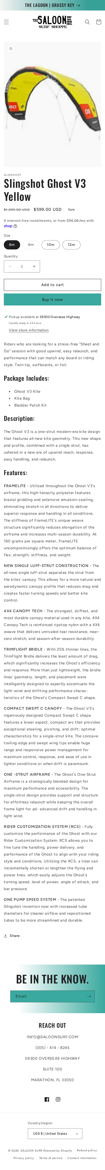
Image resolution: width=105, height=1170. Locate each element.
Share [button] (15, 936)
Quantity (11, 256)
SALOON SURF (31, 1150)
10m (51, 245)
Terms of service (51, 1158)
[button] (6, 22)
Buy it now (52, 299)
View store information (29, 330)
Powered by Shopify (57, 1150)
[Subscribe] (89, 996)
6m (12, 245)
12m (71, 245)
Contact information (82, 1158)
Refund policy (87, 1150)
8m (33, 245)
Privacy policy (24, 1158)
